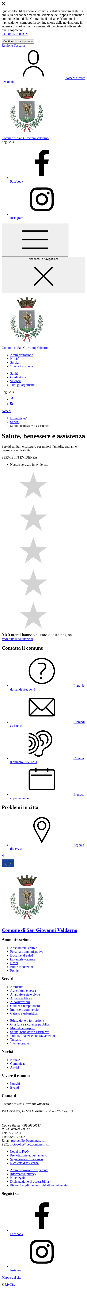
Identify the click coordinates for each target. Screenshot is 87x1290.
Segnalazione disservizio (26, 1159)
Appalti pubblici (21, 998)
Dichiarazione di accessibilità (29, 1181)
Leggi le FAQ (19, 1151)
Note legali (17, 1177)
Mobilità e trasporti (22, 1028)
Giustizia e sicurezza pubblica (30, 1024)
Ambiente (16, 987)
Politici (14, 970)
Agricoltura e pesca (23, 990)
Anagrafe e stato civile (25, 994)
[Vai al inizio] (3, 856)
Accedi (6, 411)
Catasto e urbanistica (24, 1013)
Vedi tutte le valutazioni (17, 639)
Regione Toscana (13, 45)
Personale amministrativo (27, 951)
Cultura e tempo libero (25, 1006)
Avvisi (14, 1067)
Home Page (18, 418)
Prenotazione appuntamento (28, 1155)
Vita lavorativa (20, 1043)
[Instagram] (12, 404)
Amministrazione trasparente (29, 1170)
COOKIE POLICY (15, 34)
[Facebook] (12, 399)
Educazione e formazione (27, 1020)
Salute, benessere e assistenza (29, 1032)
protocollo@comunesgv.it (28, 1140)
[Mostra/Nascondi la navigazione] (35, 240)
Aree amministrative (23, 948)
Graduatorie (18, 377)
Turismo (15, 1039)
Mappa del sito (11, 1277)
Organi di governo (22, 959)
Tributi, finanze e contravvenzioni (32, 1036)
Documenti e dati (21, 955)
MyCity (10, 1284)
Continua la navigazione (18, 41)
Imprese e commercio (24, 1009)
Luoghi (15, 1083)
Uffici (14, 963)
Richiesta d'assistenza (24, 1163)
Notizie (15, 1060)
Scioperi (15, 381)
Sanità (14, 373)
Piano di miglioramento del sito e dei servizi (39, 1185)
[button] (21, 355)
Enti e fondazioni (21, 967)
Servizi (14, 422)
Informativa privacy (23, 1174)
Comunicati (18, 1063)
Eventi (14, 1087)
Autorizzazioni (20, 1002)
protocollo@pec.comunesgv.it (29, 1144)
